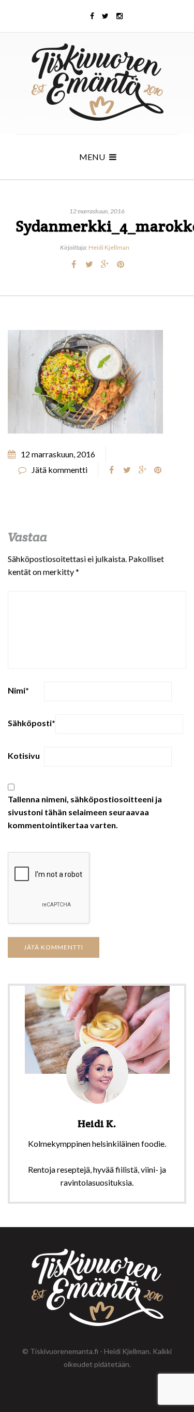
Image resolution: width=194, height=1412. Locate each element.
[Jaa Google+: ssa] (105, 264)
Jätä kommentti (59, 469)
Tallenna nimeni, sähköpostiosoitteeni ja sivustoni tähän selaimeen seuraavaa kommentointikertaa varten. (85, 812)
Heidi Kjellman (108, 247)
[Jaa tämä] (74, 264)
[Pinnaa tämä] (120, 264)
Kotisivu (24, 755)
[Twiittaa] (89, 264)
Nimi (18, 690)
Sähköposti (31, 723)
